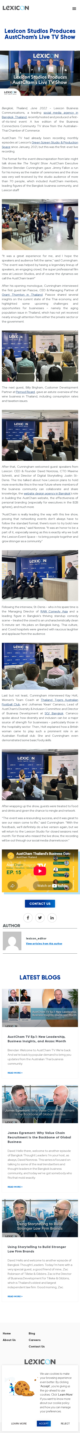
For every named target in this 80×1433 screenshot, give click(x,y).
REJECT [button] (65, 1423)
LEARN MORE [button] (19, 1423)
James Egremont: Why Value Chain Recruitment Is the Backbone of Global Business (39, 1137)
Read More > (15, 1073)
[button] (74, 8)
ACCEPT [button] (44, 1423)
